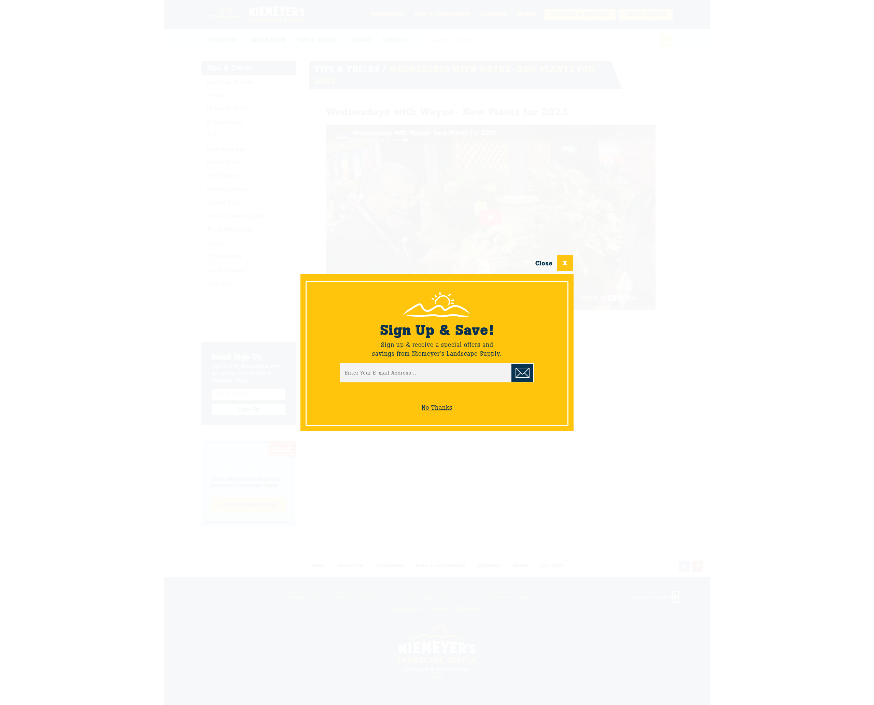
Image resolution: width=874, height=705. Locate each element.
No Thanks (437, 407)
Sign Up (522, 373)
